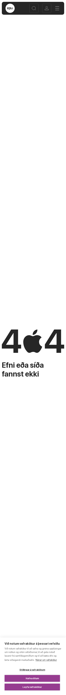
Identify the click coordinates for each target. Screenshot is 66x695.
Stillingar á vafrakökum (32, 670)
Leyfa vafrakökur (32, 687)
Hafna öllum (32, 678)
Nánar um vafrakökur (46, 660)
